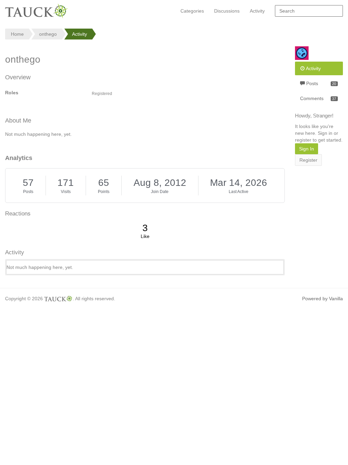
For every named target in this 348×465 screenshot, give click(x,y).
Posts (28, 191)
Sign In (306, 148)
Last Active (238, 191)
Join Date (160, 191)
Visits (66, 191)
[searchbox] (309, 11)
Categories (192, 11)
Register (308, 160)
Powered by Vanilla (322, 298)
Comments (318, 98)
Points (103, 191)
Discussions (227, 11)
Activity (257, 11)
